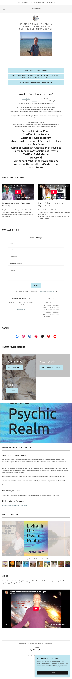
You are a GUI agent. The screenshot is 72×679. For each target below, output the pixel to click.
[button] (5, 9)
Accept (52, 672)
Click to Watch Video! (51, 368)
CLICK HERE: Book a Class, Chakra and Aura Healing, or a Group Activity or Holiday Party (36, 76)
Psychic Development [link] (36, 655)
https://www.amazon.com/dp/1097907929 (15, 505)
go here (11, 391)
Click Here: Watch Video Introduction (36, 83)
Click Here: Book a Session (36, 70)
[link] (36, 18)
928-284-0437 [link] (36, 9)
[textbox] (36, 243)
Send (36, 285)
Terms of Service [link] (50, 291)
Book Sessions (14, 368)
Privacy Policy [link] (41, 291)
